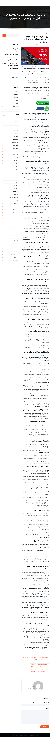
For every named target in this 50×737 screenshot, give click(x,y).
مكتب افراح (15, 224)
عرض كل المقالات (31, 688)
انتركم (16, 121)
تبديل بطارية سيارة (46, 644)
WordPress (22, 735)
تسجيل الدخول (15, 251)
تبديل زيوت (46, 659)
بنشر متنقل (29, 119)
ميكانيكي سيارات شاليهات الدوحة (43, 673)
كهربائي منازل (15, 212)
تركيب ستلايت (15, 139)
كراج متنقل (48, 33)
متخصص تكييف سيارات (45, 642)
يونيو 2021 (16, 97)
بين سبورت (16, 133)
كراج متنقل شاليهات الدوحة (34, 669)
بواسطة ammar (47, 44)
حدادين (16, 163)
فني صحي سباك (15, 188)
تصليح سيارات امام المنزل (38, 659)
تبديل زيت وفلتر (25, 657)
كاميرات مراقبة (15, 200)
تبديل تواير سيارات (46, 537)
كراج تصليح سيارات (32, 77)
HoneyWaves (29, 735)
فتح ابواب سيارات (46, 639)
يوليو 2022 (16, 94)
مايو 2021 (16, 100)
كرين (17, 206)
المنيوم (16, 117)
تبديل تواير (43, 492)
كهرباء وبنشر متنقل (42, 591)
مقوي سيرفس (15, 218)
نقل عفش (16, 237)
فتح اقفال (16, 179)
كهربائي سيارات (15, 209)
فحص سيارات (39, 375)
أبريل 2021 (16, 103)
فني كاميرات (15, 191)
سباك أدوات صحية (14, 166)
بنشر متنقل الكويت (42, 149)
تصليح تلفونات (15, 145)
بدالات (16, 124)
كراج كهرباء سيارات (45, 669)
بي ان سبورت (15, 130)
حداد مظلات (15, 160)
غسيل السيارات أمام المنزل (42, 233)
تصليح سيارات (37, 263)
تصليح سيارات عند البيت (27, 659)
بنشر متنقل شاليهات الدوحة (43, 657)
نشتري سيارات (28, 647)
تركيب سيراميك (15, 142)
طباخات (16, 172)
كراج (45, 137)
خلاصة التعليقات (15, 257)
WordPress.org (15, 260)
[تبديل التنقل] (44, 3)
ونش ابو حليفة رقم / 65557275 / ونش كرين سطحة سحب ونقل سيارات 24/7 (11, 49)
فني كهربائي (15, 194)
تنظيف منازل (15, 154)
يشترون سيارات (34, 648)
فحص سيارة (36, 406)
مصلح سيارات (33, 671)
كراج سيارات (33, 664)
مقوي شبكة (15, 221)
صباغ (17, 169)
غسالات (16, 175)
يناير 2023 (16, 91)
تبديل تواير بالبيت (46, 506)
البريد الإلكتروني (46, 702)
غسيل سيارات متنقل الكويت (44, 231)
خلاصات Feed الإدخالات (13, 254)
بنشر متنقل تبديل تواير (36, 498)
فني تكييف (16, 182)
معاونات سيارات (33, 637)
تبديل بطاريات (46, 645)
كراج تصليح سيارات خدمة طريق (43, 664)
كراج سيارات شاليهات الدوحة (43, 666)
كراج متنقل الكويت (40, 122)
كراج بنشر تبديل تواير (44, 661)
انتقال (4, 36)
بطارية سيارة (38, 654)
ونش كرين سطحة (14, 240)
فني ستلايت (15, 185)
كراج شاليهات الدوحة (33, 666)
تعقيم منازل (15, 151)
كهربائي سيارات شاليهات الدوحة (43, 671)
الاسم (33, 702)
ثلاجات (16, 157)
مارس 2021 (15, 106)
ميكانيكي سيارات (15, 227)
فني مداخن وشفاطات (14, 197)
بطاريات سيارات (45, 654)
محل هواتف (15, 215)
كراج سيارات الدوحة (45, 96)
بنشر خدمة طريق (41, 192)
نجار (17, 230)
